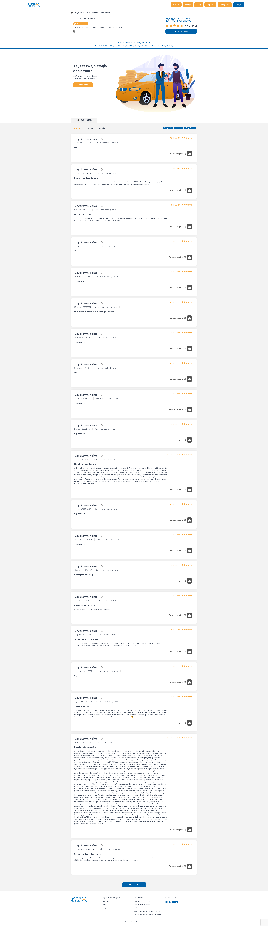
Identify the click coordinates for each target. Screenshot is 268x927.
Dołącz (239, 5)
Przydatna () (177, 154)
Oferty (188, 5)
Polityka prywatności (142, 905)
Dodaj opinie (182, 31)
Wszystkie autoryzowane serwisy (147, 915)
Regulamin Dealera (142, 901)
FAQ (104, 908)
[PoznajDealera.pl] (33, 4)
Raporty (210, 5)
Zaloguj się (224, 5)
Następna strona (134, 885)
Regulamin (138, 898)
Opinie (176, 5)
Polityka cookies (140, 908)
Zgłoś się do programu (112, 898)
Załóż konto (83, 85)
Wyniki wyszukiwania (84, 13)
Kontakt (106, 901)
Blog (199, 5)
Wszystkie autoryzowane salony (147, 911)
